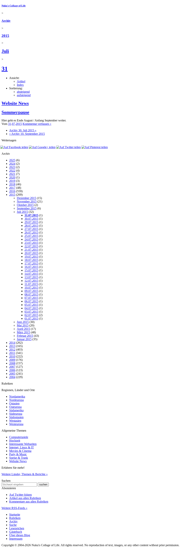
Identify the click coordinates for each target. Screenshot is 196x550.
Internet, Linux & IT (21, 447)
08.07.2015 (31, 294)
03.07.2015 (31, 311)
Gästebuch (15, 531)
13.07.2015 (31, 277)
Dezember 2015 (26, 198)
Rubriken (14, 518)
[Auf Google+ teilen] (42, 147)
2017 (12, 187)
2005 (12, 373)
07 (13, 123)
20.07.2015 (31, 253)
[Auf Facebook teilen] (14, 147)
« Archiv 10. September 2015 (27, 133)
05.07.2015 (31, 304)
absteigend (23, 91)
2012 (12, 349)
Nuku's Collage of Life (14, 5)
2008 (12, 363)
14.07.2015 (31, 273)
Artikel (21, 81)
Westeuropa (16, 424)
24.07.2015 (31, 239)
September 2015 (27, 208)
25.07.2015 (31, 236)
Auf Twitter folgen (20, 494)
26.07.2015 (31, 232)
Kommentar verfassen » (37, 123)
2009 (12, 359)
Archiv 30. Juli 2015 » (22, 130)
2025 (12, 160)
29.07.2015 (31, 222)
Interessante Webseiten (23, 444)
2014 (12, 342)
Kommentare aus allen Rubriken (28, 501)
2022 (12, 170)
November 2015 (27, 201)
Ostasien (14, 403)
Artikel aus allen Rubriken (25, 498)
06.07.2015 (31, 301)
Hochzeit (14, 440)
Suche (13, 524)
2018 (12, 184)
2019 (12, 180)
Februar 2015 (25, 335)
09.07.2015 (31, 291)
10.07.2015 (31, 287)
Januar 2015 (24, 339)
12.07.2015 (31, 280)
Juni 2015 (23, 322)
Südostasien (16, 417)
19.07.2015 (31, 256)
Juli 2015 (22, 211)
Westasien (15, 420)
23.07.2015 (31, 242)
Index (20, 84)
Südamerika (16, 410)
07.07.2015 (31, 297)
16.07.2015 (31, 266)
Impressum (15, 538)
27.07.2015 (31, 229)
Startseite (14, 514)
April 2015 (23, 328)
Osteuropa (15, 406)
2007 (12, 366)
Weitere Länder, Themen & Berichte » (25, 474)
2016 (12, 191)
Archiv (6, 20)
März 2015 (23, 332)
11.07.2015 (31, 284)
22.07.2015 (31, 246)
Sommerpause (15, 112)
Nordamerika (17, 396)
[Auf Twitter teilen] (68, 147)
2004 (12, 377)
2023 (12, 167)
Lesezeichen (16, 528)
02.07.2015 (31, 315)
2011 (12, 353)
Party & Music (18, 454)
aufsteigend (24, 95)
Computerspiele (18, 437)
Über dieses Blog (19, 535)
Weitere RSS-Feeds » (14, 508)
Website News (15, 103)
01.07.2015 (31, 318)
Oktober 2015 (25, 205)
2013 (12, 346)
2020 (12, 177)
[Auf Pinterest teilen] (95, 147)
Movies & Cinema (20, 450)
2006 (12, 370)
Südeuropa (15, 413)
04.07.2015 (31, 308)
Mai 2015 (23, 325)
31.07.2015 (31, 215)
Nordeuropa (16, 400)
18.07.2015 (31, 260)
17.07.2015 (31, 263)
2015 (5, 36)
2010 (12, 356)
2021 (12, 174)
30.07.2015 (31, 218)
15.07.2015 (31, 270)
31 (5, 68)
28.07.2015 (31, 225)
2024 (12, 163)
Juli (5, 51)
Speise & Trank (18, 457)
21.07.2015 (31, 249)
